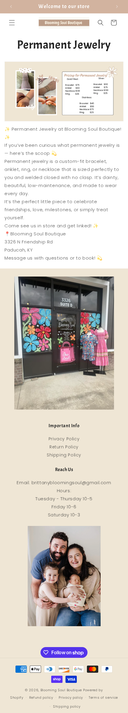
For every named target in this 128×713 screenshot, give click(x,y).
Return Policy (64, 447)
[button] (11, 22)
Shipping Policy (64, 455)
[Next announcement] (117, 6)
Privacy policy (71, 697)
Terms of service (103, 697)
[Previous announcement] (11, 6)
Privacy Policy (64, 439)
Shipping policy (67, 706)
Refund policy (41, 697)
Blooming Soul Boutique (61, 690)
